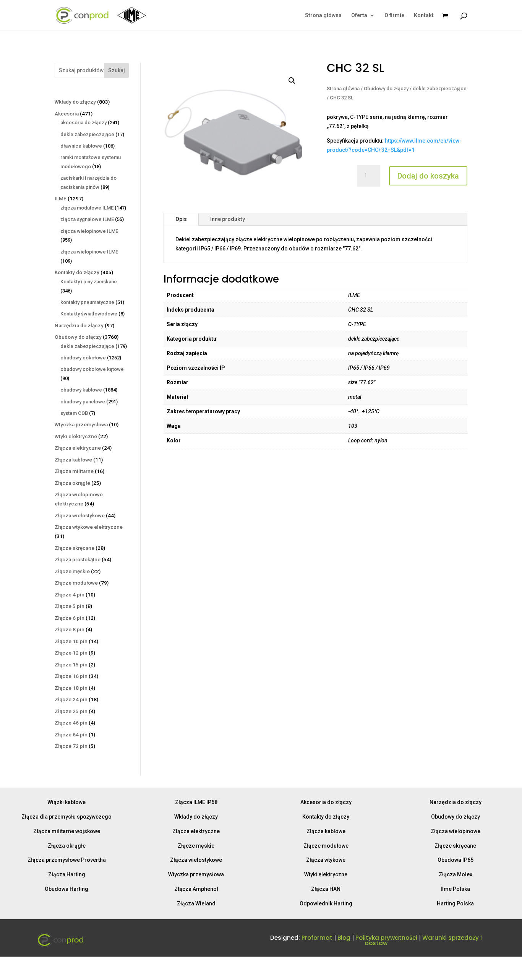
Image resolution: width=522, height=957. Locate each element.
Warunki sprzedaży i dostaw (423, 940)
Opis (181, 219)
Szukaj (116, 70)
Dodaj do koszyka (428, 175)
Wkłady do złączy (196, 817)
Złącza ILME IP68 (196, 802)
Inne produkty (227, 219)
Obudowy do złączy (386, 88)
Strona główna (323, 15)
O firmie (394, 15)
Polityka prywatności (386, 938)
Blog (343, 938)
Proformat (317, 938)
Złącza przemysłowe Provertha (67, 860)
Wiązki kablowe (66, 802)
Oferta (359, 15)
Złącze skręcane (455, 846)
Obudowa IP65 (455, 860)
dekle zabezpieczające (440, 88)
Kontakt (424, 15)
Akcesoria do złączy (326, 802)
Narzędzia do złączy (455, 802)
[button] (292, 81)
